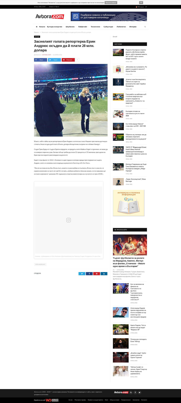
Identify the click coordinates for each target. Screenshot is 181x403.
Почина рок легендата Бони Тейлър (138, 340)
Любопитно (121, 27)
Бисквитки (136, 400)
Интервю (133, 27)
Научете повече (111, 2)
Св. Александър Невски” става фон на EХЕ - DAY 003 (136, 125)
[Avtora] (49, 16)
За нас (71, 400)
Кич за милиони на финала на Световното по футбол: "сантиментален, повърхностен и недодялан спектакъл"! (137, 292)
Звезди (37, 36)
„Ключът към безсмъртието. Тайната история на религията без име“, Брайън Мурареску (136, 83)
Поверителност (126, 400)
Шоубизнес (70, 27)
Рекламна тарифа (80, 400)
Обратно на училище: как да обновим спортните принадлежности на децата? (136, 137)
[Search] (145, 26)
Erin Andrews (40, 264)
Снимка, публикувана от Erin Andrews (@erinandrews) (53, 256)
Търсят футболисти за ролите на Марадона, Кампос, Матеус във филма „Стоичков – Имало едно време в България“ (129, 262)
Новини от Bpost (54, 7)
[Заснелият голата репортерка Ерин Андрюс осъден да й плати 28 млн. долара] (71, 136)
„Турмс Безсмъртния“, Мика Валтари (136, 180)
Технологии (95, 27)
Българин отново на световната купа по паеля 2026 (135, 113)
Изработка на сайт (40, 400)
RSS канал (140, 7)
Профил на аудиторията (95, 400)
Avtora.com (46, 55)
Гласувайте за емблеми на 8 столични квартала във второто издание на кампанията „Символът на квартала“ (136, 98)
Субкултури (108, 27)
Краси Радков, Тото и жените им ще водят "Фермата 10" (138, 327)
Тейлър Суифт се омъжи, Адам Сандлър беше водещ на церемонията (139, 370)
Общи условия (114, 400)
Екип (106, 400)
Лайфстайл (82, 27)
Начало (42, 27)
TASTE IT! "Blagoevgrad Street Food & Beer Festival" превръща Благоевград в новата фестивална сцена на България (136, 151)
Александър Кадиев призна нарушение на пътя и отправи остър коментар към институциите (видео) (138, 312)
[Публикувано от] (114, 269)
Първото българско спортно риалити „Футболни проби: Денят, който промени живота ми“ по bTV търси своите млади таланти (136, 54)
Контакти (144, 400)
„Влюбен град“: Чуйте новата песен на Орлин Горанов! (138, 355)
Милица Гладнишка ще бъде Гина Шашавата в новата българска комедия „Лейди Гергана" (136, 167)
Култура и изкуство (54, 27)
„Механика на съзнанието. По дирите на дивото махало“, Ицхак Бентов (136, 69)
